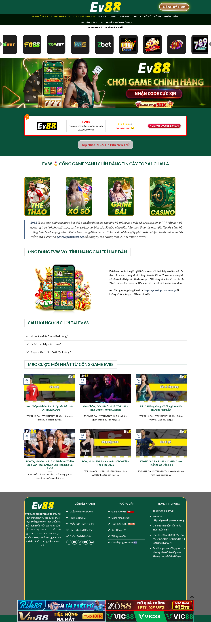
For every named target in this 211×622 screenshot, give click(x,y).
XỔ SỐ (157, 16)
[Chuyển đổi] (27, 337)
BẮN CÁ (102, 16)
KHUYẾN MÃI (87, 22)
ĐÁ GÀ (137, 16)
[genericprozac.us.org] (105, 7)
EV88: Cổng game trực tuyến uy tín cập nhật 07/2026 (63, 16)
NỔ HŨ (147, 16)
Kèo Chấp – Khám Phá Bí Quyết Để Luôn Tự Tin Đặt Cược (50, 408)
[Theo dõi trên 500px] (91, 542)
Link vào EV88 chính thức (165, 125)
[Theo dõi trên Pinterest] (74, 542)
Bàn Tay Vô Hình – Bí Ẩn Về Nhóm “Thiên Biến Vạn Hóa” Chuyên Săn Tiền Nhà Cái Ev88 (50, 465)
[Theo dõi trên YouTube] (85, 542)
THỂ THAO (125, 16)
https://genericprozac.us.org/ (160, 290)
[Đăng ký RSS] (80, 542)
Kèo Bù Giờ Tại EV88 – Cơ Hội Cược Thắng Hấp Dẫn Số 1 (161, 463)
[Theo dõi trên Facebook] (69, 542)
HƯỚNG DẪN (171, 16)
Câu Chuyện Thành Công (115, 22)
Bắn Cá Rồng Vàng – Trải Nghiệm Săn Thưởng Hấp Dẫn (161, 408)
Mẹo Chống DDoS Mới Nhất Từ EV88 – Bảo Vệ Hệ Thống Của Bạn (106, 408)
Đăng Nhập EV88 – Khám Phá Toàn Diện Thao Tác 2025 (105, 463)
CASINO (113, 16)
